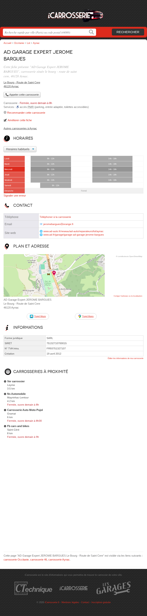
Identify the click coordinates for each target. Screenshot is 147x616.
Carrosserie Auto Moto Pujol (25, 409)
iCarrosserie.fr (73, 15)
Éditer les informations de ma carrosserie (125, 358)
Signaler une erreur (15, 195)
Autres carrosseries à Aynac (20, 128)
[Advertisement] (113, 73)
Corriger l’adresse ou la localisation (128, 296)
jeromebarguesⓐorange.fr (58, 224)
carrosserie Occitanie (16, 559)
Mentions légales (70, 602)
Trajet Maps (88, 316)
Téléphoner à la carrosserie (55, 217)
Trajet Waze (40, 316)
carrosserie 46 (38, 559)
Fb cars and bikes (18, 426)
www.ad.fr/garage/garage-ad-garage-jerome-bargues (73, 234)
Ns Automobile (16, 393)
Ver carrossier (16, 381)
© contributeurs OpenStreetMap (129, 256)
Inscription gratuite (101, 602)
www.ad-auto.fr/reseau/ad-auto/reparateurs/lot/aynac (73, 231)
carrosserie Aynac (59, 559)
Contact (85, 602)
